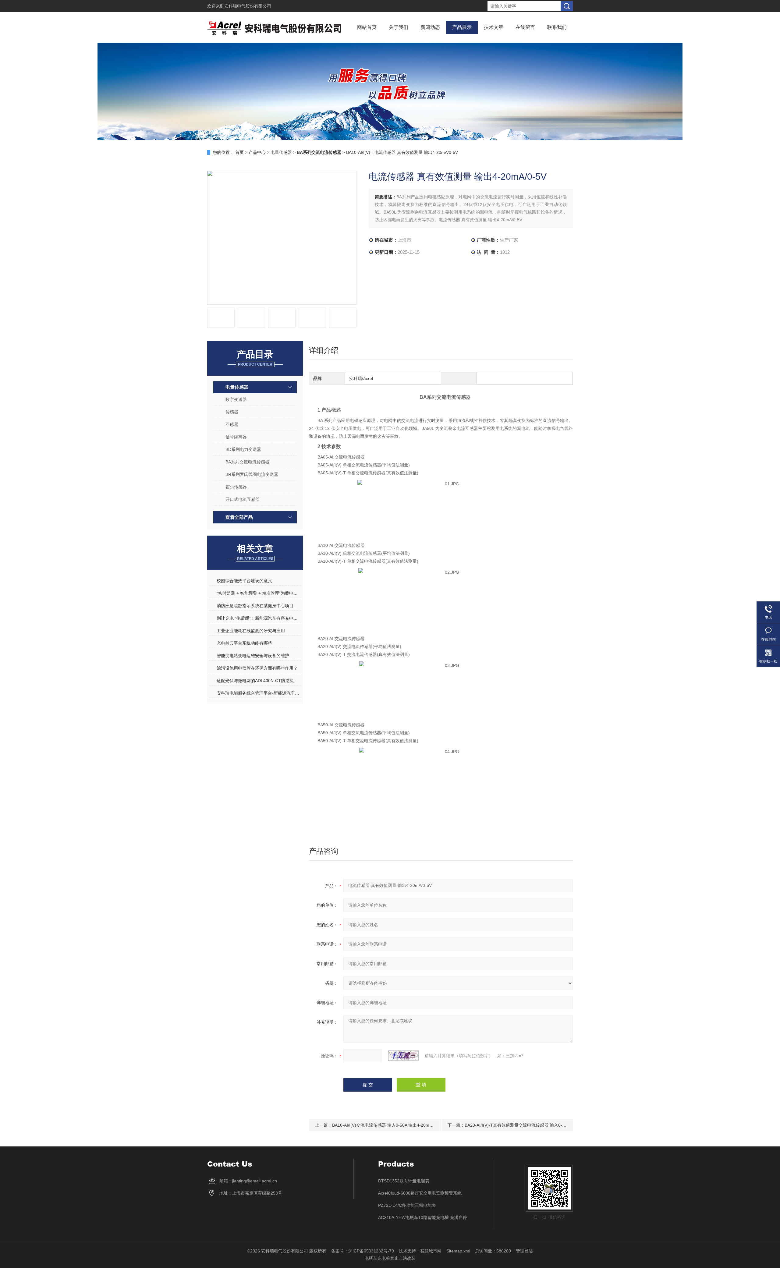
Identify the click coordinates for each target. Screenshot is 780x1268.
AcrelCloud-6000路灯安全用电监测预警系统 (420, 1193)
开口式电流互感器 (242, 499)
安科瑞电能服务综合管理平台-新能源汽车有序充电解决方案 (259, 693)
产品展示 (462, 27)
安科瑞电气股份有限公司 (247, 6)
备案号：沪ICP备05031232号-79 (362, 1251)
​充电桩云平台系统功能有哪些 (244, 643)
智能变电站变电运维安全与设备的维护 (253, 655)
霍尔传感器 (236, 486)
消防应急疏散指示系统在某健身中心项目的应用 (259, 605)
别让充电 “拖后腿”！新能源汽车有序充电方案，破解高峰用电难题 (259, 618)
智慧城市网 (430, 1251)
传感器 (231, 411)
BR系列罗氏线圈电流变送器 (251, 474)
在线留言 (525, 27)
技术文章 (493, 27)
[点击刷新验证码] (403, 1055)
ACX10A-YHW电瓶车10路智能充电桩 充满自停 (422, 1217)
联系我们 (557, 27)
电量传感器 (281, 152)
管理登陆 (524, 1251)
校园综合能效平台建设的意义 (244, 580)
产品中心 (257, 152)
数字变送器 (236, 399)
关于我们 (398, 27)
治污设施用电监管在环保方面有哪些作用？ (257, 668)
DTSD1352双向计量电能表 (403, 1180)
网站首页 (367, 27)
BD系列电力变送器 (243, 449)
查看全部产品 (239, 517)
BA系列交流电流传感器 (247, 461)
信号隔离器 (236, 436)
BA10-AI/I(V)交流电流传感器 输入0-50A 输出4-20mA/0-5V (387, 1125)
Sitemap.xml (458, 1251)
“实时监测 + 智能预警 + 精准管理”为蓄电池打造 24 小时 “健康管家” (259, 593)
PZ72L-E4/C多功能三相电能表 (407, 1205)
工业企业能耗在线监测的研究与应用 (251, 630)
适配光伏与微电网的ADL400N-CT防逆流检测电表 (259, 680)
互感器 (231, 424)
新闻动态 (430, 27)
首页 (239, 152)
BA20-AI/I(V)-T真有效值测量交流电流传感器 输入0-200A (518, 1125)
